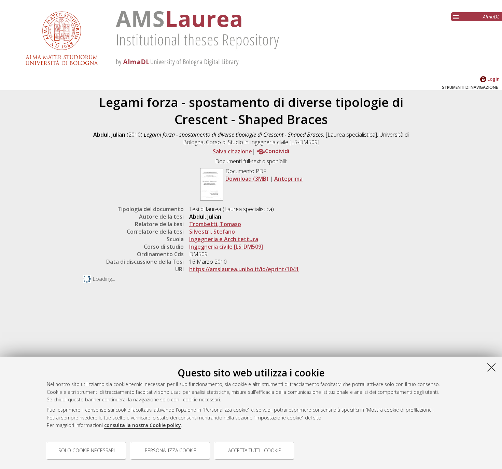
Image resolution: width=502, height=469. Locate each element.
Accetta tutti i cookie (254, 450)
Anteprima (288, 178)
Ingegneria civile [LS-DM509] (226, 246)
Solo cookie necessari (86, 450)
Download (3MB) (246, 178)
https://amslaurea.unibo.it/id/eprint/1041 (244, 269)
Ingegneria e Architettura (223, 239)
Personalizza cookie (170, 450)
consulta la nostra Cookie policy (142, 425)
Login (493, 79)
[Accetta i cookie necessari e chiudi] (491, 367)
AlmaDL (491, 16)
